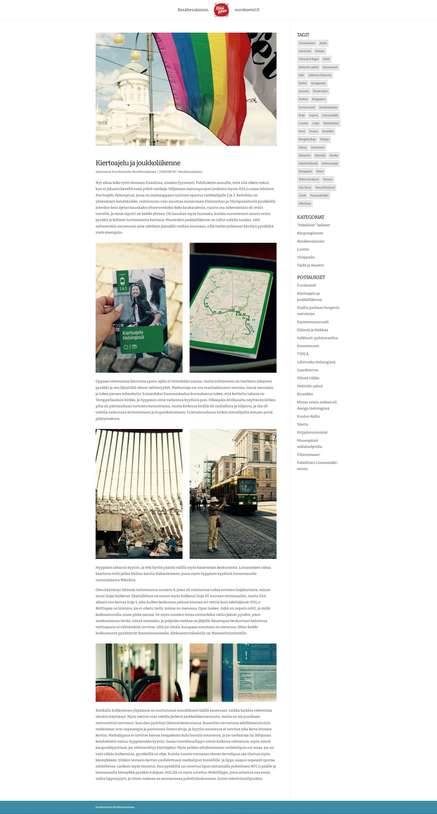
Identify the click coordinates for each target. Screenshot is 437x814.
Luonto (303, 123)
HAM (326, 59)
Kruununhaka (328, 107)
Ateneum (305, 51)
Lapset (313, 115)
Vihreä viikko (308, 378)
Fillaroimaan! (308, 454)
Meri (302, 131)
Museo (313, 131)
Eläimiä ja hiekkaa (312, 330)
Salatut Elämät (308, 163)
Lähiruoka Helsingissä (316, 362)
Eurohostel (306, 285)
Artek (323, 43)
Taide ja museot (310, 265)
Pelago (324, 139)
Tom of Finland (325, 187)
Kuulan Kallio (308, 416)
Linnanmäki (330, 115)
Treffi (302, 195)
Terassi (328, 179)
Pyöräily (320, 155)
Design (320, 51)
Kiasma (304, 91)
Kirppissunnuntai (312, 432)
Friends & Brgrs (309, 59)
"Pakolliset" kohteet (313, 225)
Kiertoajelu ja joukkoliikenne (138, 163)
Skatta (302, 424)
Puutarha (305, 155)
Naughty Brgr (307, 139)
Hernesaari (330, 67)
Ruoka (334, 155)
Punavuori (317, 147)
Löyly (315, 123)
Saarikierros (307, 370)
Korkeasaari (307, 107)
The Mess (305, 187)
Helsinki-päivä (308, 67)
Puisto (303, 147)
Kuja (302, 115)
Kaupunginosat (310, 233)
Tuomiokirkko (319, 195)
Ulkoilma (305, 203)
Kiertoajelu (320, 91)
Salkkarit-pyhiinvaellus (317, 338)
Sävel (319, 171)
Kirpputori (318, 99)
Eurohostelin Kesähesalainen (134, 172)
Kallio (303, 83)
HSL (301, 75)
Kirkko (303, 99)
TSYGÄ (303, 354)
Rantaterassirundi (313, 322)
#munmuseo (307, 43)
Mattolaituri (331, 123)
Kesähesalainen (193, 10)
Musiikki (328, 131)
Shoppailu (305, 171)
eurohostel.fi (247, 10)
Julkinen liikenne (320, 75)
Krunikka (305, 394)
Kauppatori (318, 83)
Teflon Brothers (309, 179)
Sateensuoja (330, 163)
